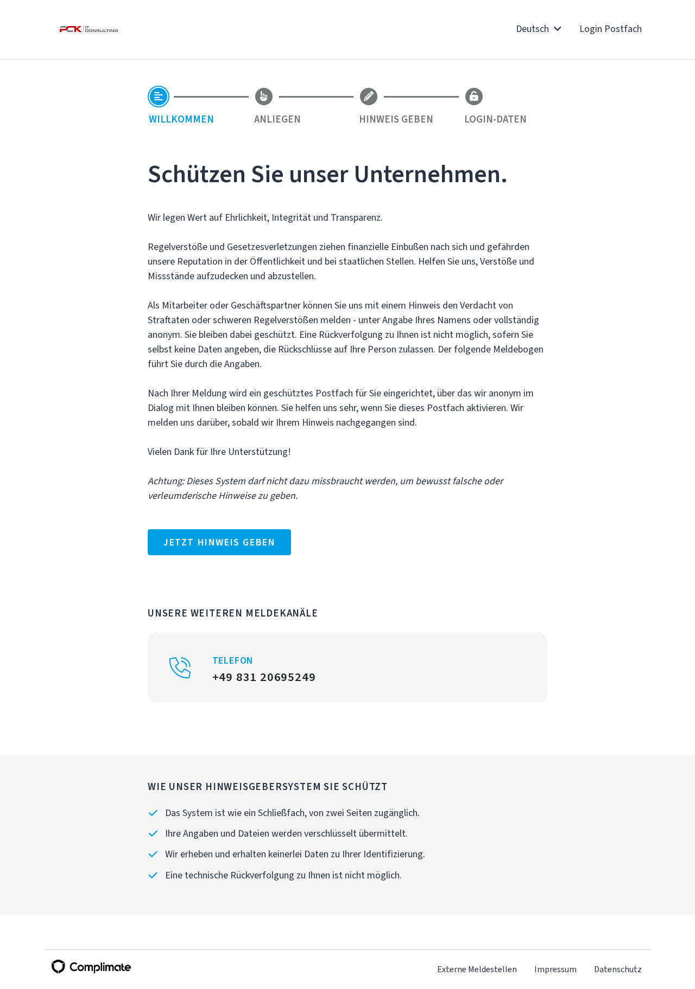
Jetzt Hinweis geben (219, 542)
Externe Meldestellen (477, 969)
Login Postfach (610, 28)
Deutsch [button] (533, 28)
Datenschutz (618, 969)
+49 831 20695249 (264, 677)
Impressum (555, 969)
